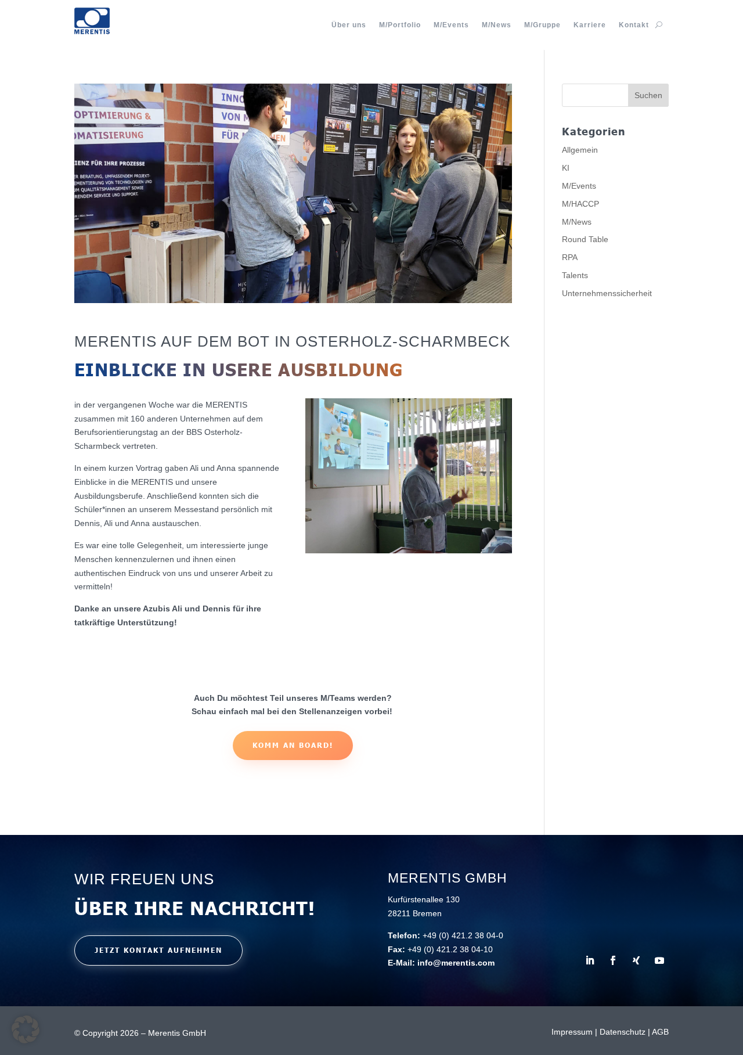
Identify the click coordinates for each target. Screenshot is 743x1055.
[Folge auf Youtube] (659, 960)
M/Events (451, 25)
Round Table (585, 239)
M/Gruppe (542, 25)
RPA (570, 257)
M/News (496, 25)
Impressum (572, 1031)
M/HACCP (580, 203)
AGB (660, 1031)
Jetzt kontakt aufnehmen (158, 950)
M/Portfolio (400, 25)
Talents (575, 275)
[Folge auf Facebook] (613, 960)
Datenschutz (622, 1031)
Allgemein (580, 149)
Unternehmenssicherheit (607, 293)
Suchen (648, 95)
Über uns (348, 25)
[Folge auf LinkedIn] (589, 960)
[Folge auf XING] (636, 960)
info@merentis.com (456, 962)
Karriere (590, 25)
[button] (25, 1029)
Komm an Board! (293, 745)
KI (565, 167)
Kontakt (634, 25)
